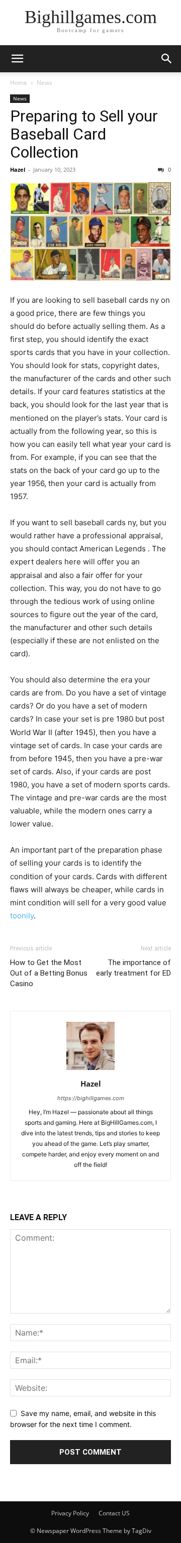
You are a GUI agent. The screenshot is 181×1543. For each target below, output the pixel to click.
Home (18, 82)
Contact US (114, 1513)
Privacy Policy (70, 1513)
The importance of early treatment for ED (133, 968)
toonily (22, 915)
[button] (17, 58)
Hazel (17, 169)
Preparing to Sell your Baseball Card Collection (84, 134)
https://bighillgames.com (90, 1098)
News (44, 82)
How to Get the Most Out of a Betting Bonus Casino (48, 973)
